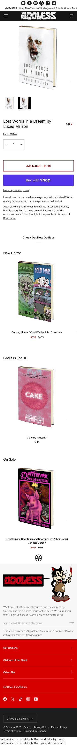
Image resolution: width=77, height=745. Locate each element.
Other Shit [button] (9, 672)
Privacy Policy (41, 727)
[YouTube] (23, 3)
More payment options (16, 190)
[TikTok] (47, 3)
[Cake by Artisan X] (36, 398)
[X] (13, 699)
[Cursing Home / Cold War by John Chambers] (36, 293)
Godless (10, 727)
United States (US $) (18, 718)
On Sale (9, 459)
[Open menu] (9, 16)
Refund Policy (59, 727)
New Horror (12, 253)
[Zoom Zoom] (38, 59)
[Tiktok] (20, 699)
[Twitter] (54, 3)
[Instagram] (35, 3)
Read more (9, 218)
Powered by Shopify (35, 731)
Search (27, 727)
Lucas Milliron (10, 134)
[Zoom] (11, 87)
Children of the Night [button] (15, 660)
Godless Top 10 (15, 358)
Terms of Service (25, 634)
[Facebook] (29, 3)
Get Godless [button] (10, 648)
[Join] (70, 622)
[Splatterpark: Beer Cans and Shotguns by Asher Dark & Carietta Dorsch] (36, 500)
